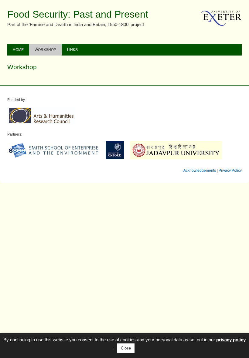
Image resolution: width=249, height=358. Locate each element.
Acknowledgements (199, 170)
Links (72, 50)
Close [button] (126, 348)
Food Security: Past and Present (77, 14)
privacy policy (231, 339)
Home (18, 50)
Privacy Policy (230, 170)
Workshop (45, 50)
